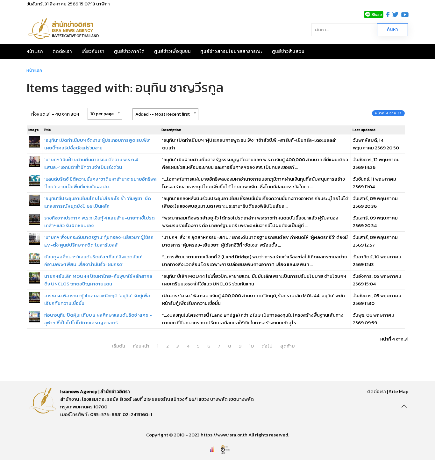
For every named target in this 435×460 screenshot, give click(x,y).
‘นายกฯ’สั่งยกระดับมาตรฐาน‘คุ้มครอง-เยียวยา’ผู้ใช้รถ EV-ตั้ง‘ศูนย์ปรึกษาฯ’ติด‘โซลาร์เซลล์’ (98, 241)
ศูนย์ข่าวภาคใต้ (129, 51)
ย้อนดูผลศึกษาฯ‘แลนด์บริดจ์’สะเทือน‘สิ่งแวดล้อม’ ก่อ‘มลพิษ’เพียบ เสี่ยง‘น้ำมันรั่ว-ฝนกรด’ (93, 260)
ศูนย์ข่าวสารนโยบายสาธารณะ (231, 51)
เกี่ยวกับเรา (93, 51)
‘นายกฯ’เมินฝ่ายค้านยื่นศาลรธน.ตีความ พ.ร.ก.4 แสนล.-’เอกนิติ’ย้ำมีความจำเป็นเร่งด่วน (91, 163)
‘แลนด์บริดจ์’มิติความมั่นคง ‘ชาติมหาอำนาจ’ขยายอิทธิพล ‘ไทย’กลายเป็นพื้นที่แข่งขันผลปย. (100, 182)
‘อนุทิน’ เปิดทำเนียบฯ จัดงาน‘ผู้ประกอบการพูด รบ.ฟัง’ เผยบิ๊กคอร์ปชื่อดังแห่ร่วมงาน (97, 143)
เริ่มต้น (118, 345)
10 (251, 345)
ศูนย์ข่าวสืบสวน (288, 51)
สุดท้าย (287, 345)
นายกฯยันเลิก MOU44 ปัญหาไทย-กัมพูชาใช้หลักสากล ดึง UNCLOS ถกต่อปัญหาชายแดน (98, 279)
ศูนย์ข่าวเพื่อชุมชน (172, 51)
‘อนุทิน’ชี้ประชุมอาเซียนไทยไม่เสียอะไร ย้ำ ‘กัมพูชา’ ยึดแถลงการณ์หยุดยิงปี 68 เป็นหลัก (97, 202)
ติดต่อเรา (62, 51)
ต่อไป (267, 345)
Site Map (399, 391)
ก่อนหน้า (141, 345)
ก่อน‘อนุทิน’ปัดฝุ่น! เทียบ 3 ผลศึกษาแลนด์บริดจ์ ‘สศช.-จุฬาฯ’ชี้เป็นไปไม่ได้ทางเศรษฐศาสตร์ (98, 318)
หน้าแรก (34, 51)
